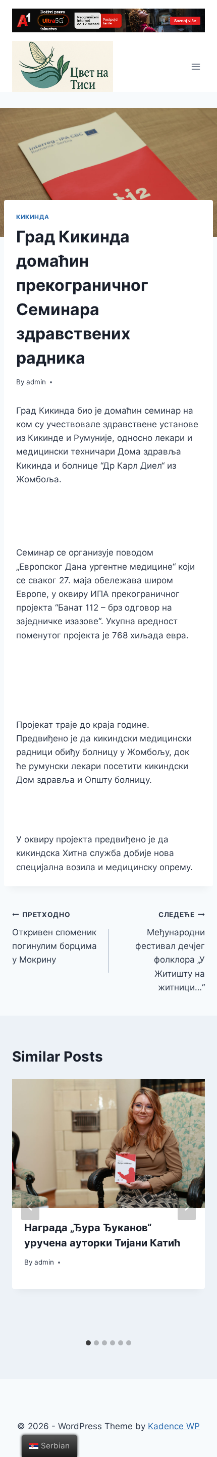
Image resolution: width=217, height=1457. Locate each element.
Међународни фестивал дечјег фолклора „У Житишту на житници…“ (170, 951)
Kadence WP (174, 1426)
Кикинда (32, 217)
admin (36, 382)
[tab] (88, 1342)
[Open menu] (195, 66)
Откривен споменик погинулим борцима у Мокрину (54, 938)
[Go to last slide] (30, 1206)
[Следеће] (187, 1206)
